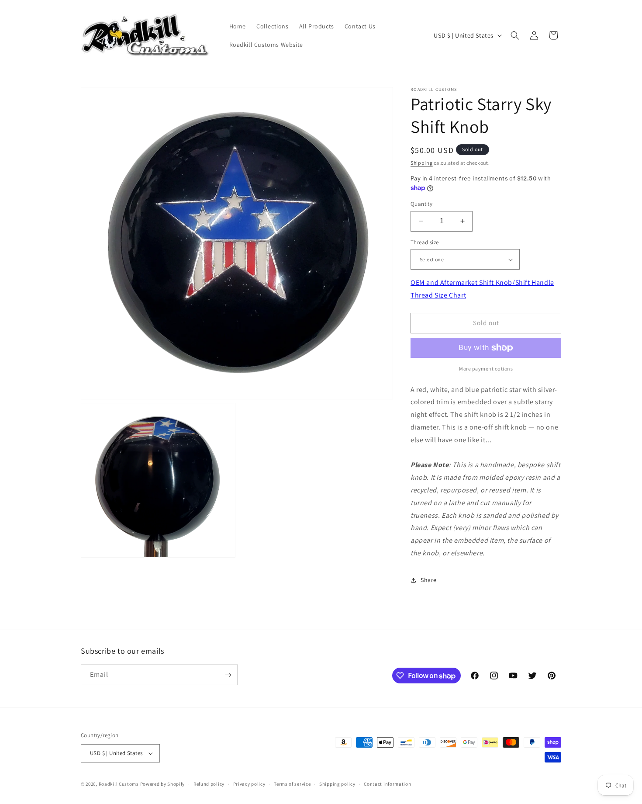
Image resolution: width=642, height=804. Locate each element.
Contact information (387, 784)
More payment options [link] (486, 368)
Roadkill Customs (119, 784)
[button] (515, 35)
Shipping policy (337, 784)
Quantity (421, 204)
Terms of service (292, 784)
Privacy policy (249, 784)
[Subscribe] (228, 675)
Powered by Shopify (162, 784)
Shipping (422, 162)
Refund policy (208, 784)
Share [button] (429, 580)
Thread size (424, 242)
